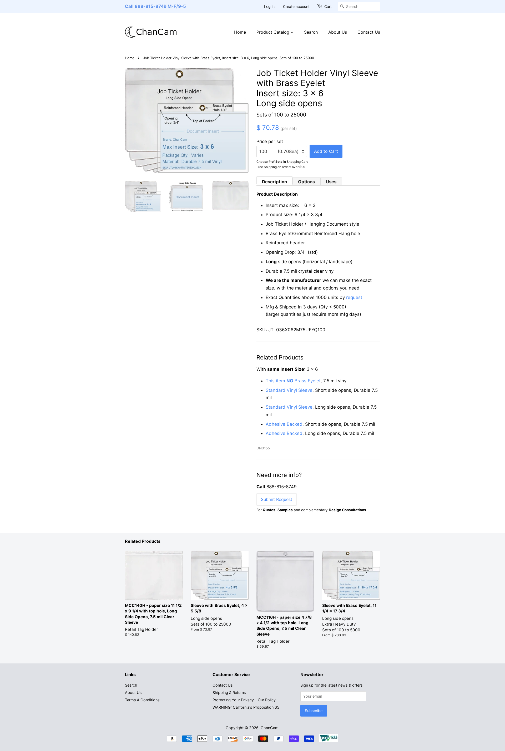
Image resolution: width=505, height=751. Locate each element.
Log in (269, 6)
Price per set (269, 141)
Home (240, 32)
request (354, 297)
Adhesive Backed (284, 424)
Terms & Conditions (142, 700)
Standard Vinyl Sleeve (289, 390)
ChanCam (270, 727)
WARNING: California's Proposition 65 (246, 707)
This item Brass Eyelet (293, 380)
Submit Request (276, 499)
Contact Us (368, 32)
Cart (328, 6)
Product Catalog (273, 32)
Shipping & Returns (229, 692)
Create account (296, 6)
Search (311, 32)
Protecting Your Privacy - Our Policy (244, 700)
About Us (337, 32)
